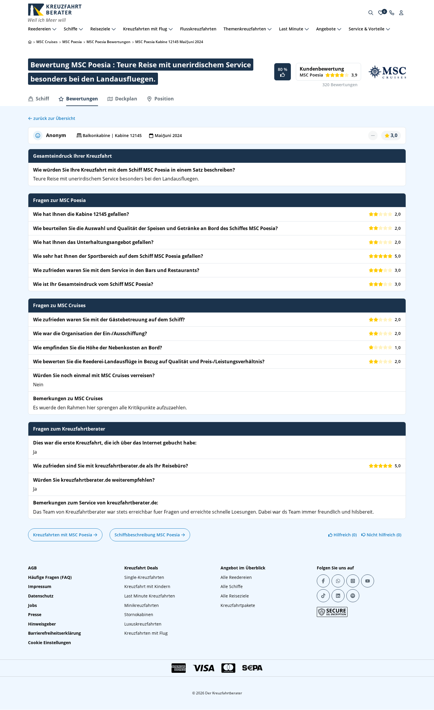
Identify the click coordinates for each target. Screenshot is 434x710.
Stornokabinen (138, 614)
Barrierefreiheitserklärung (54, 633)
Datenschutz (40, 596)
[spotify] (352, 595)
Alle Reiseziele (235, 596)
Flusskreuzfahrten (198, 29)
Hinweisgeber (42, 624)
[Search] (370, 12)
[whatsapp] (338, 580)
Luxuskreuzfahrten (142, 624)
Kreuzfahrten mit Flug (146, 633)
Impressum (39, 586)
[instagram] (352, 580)
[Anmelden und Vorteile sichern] (401, 12)
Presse (34, 614)
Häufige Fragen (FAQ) (50, 577)
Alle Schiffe (232, 586)
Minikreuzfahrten (141, 605)
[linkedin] (338, 595)
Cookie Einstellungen (49, 642)
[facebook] (323, 580)
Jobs (32, 605)
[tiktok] (323, 595)
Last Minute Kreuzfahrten (149, 596)
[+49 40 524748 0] (392, 12)
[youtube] (367, 580)
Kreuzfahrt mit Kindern (147, 586)
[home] (30, 42)
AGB (32, 568)
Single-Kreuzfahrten (144, 577)
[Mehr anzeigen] (54, 29)
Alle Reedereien (236, 577)
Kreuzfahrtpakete (238, 605)
